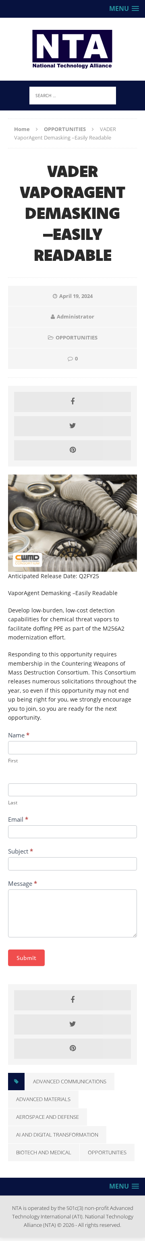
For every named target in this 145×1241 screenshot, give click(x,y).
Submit (26, 958)
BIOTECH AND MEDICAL (43, 1152)
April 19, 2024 (76, 296)
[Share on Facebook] (72, 402)
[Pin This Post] (72, 450)
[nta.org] (72, 49)
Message (22, 883)
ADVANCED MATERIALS (43, 1099)
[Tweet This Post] (72, 426)
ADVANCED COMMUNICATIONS (69, 1081)
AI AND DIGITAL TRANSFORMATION (57, 1134)
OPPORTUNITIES (76, 337)
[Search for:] (72, 95)
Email (18, 819)
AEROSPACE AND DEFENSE (47, 1116)
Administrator (75, 316)
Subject (20, 851)
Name (18, 735)
